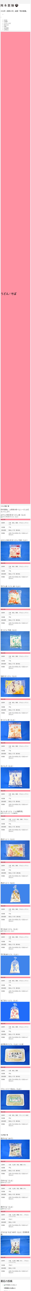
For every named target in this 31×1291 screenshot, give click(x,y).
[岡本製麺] (10, 6)
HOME (5, 20)
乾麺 (5, 26)
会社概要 (6, 28)
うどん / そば (7, 23)
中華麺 (5, 21)
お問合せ (6, 29)
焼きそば (6, 24)
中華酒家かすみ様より (10, 1288)
